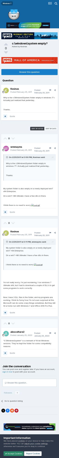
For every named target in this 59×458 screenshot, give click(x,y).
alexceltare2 (17, 331)
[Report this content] (50, 90)
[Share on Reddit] (12, 410)
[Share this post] (55, 90)
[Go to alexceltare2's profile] (6, 333)
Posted (21, 92)
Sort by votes (37, 128)
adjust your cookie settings (36, 443)
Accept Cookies (14, 453)
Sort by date (51, 128)
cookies (21, 441)
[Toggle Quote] (7, 157)
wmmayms (16, 146)
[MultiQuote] (5, 116)
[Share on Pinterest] (16, 410)
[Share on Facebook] (8, 410)
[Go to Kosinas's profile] (6, 90)
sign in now (7, 372)
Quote (12, 116)
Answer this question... (17, 383)
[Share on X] (3, 410)
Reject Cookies (33, 453)
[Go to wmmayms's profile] (6, 148)
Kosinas (23, 46)
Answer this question (29, 72)
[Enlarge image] (35, 205)
